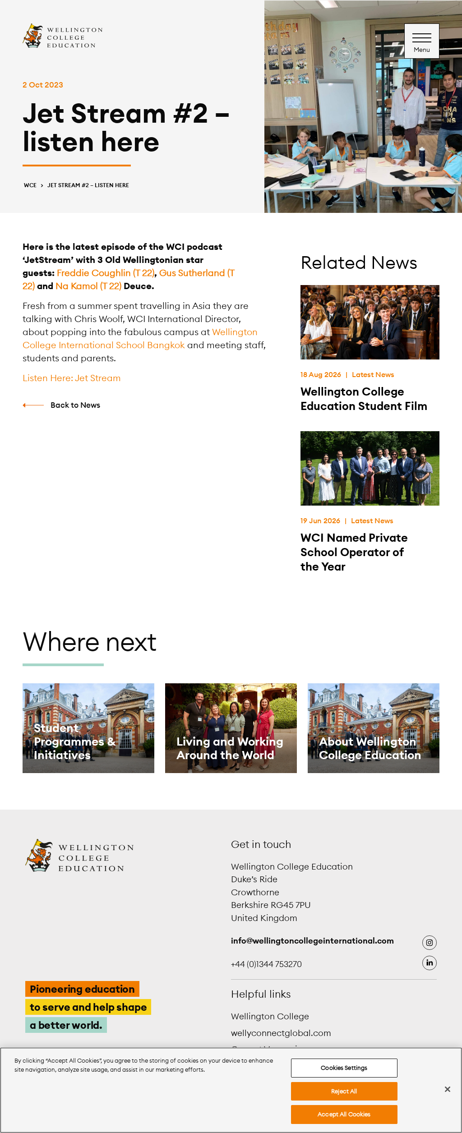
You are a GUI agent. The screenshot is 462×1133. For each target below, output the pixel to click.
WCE (30, 185)
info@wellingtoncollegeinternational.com (312, 940)
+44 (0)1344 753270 (266, 964)
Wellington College (270, 1016)
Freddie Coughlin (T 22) (105, 272)
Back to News (75, 405)
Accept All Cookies (344, 1114)
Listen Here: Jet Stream (72, 377)
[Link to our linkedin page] (429, 963)
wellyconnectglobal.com (281, 1032)
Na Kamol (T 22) (88, 285)
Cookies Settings (344, 1067)
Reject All (344, 1091)
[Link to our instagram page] (429, 942)
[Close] (447, 1089)
